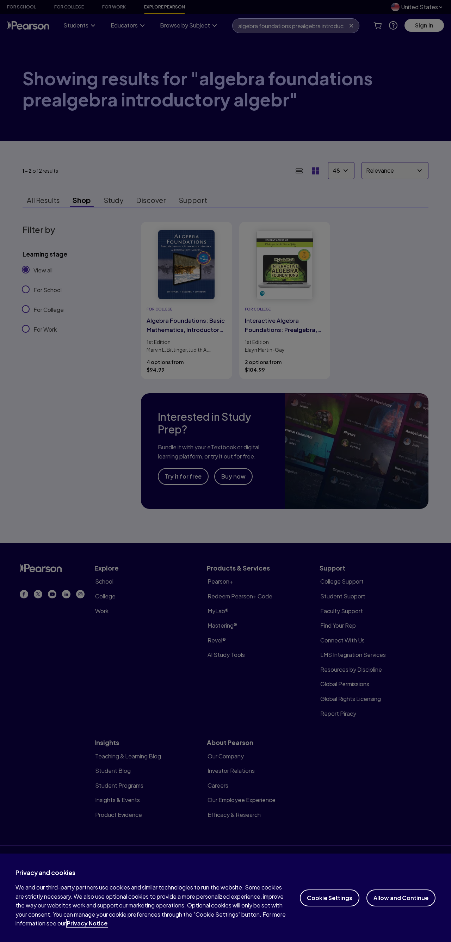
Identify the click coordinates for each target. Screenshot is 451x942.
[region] (225, 898)
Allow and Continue (400, 897)
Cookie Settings (329, 897)
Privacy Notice (87, 923)
